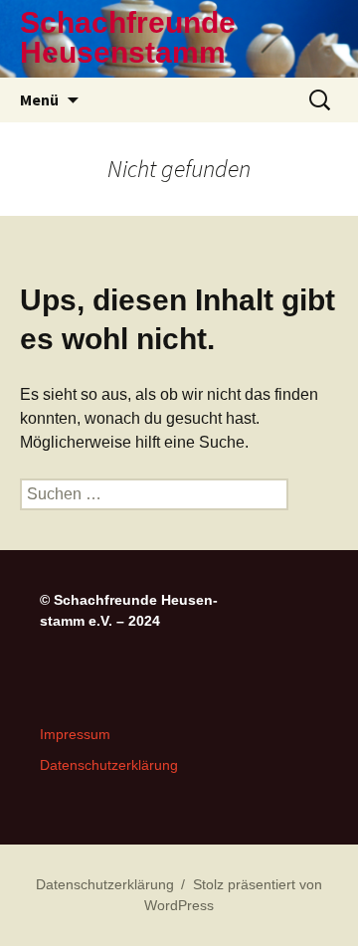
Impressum (75, 734)
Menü (39, 99)
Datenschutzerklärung (109, 765)
